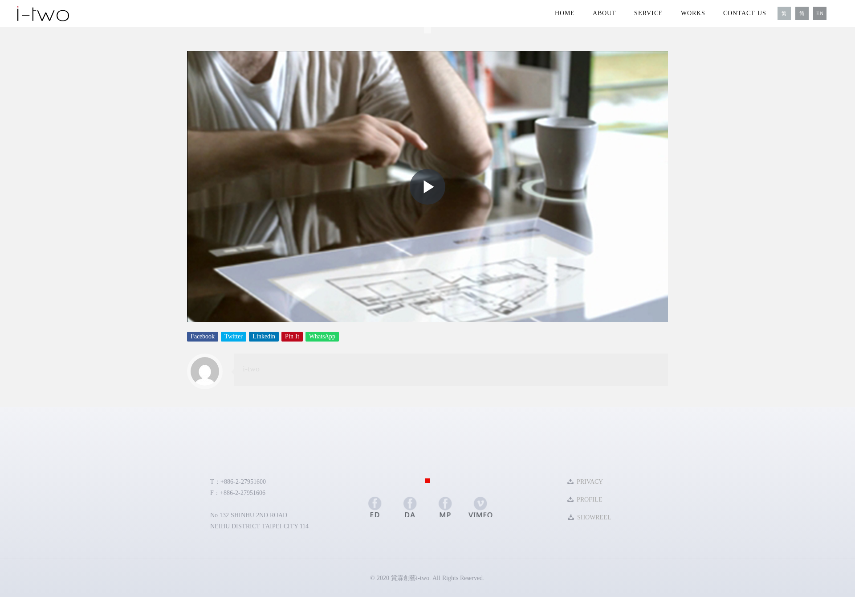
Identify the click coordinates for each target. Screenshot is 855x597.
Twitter (233, 336)
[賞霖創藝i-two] (43, 13)
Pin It (292, 336)
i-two (251, 368)
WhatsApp (322, 336)
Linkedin (263, 336)
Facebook (203, 336)
